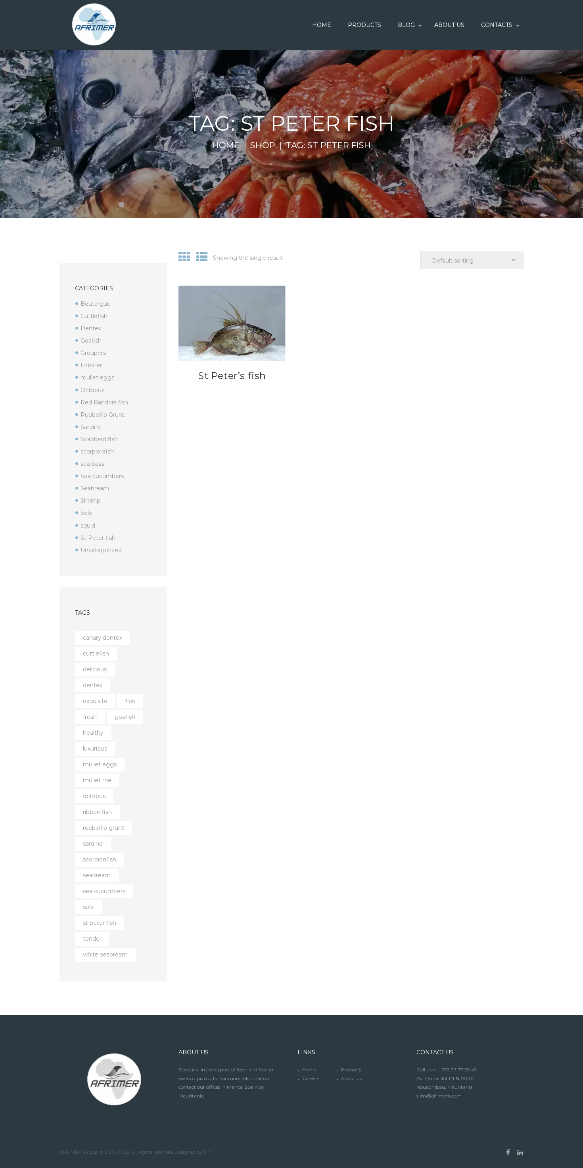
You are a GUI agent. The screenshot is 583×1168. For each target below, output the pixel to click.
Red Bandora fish (104, 402)
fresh (90, 716)
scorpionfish (97, 451)
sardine (93, 843)
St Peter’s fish (232, 375)
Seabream (95, 488)
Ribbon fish (97, 812)
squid (88, 525)
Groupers (93, 352)
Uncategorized (101, 550)
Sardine (91, 427)
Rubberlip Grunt (103, 414)
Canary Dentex (102, 637)
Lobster (91, 365)
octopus (94, 796)
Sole (86, 512)
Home (226, 145)
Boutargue (96, 303)
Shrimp (90, 500)
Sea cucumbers (102, 476)
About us (351, 1078)
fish (130, 701)
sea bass (92, 463)
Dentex (91, 328)
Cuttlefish (94, 316)
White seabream (105, 954)
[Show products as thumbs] (184, 257)
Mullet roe (97, 780)
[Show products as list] (201, 257)
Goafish (91, 340)
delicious (95, 669)
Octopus (92, 390)
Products (351, 1070)
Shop (262, 145)
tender (92, 938)
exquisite (95, 701)
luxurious (95, 748)
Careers (310, 1078)
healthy (93, 732)
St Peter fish (98, 537)
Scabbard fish (99, 439)
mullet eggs (97, 377)
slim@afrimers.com (439, 1096)
